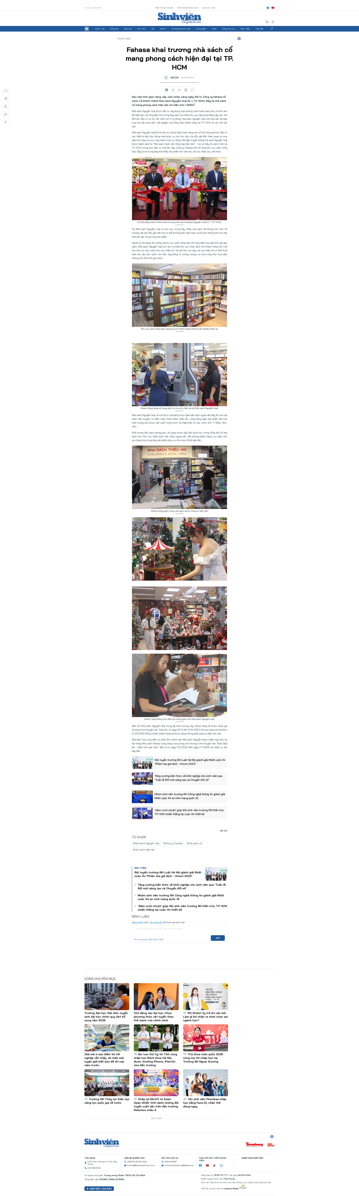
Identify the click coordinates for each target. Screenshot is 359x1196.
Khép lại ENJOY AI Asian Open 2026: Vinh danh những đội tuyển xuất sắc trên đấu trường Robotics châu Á (156, 1104)
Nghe (6, 91)
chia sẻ (166, 90)
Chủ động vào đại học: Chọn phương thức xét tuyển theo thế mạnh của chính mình (154, 1016)
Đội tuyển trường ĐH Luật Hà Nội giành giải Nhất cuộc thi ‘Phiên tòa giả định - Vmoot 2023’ (190, 762)
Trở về (6, 122)
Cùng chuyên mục (100, 979)
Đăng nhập (137, 922)
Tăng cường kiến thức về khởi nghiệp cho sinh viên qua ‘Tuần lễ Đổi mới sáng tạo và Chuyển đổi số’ (188, 778)
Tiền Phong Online (164, 8)
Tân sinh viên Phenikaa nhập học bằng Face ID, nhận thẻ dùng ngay (204, 1102)
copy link (179, 90)
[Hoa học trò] (271, 1144)
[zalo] (223, 1165)
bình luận (192, 90)
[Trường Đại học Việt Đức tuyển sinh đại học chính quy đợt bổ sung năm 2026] (106, 996)
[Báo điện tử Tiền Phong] (254, 1144)
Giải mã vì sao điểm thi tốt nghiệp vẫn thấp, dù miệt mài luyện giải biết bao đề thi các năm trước (104, 1059)
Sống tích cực (228, 28)
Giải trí (163, 28)
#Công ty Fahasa (173, 843)
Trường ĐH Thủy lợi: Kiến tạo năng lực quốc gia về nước (106, 1100)
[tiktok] (216, 1165)
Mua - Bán (245, 28)
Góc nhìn (141, 28)
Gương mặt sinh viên (181, 28)
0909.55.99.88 (134, 1161)
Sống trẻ (114, 28)
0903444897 (170, 1161)
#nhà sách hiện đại (143, 849)
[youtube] (273, 8)
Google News (239, 38)
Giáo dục (128, 28)
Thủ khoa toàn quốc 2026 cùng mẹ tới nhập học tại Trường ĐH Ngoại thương (203, 1057)
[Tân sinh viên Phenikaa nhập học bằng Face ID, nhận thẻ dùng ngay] (205, 1082)
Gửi (218, 938)
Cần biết (259, 28)
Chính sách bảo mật (252, 1158)
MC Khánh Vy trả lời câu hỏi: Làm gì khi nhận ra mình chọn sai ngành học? (205, 1016)
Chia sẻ (6, 98)
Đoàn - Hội (100, 28)
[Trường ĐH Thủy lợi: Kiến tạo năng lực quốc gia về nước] (106, 1082)
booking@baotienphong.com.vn (141, 1165)
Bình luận (6, 114)
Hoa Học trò (208, 8)
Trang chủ (86, 28)
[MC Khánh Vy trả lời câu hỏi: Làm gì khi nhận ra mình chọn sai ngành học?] (205, 996)
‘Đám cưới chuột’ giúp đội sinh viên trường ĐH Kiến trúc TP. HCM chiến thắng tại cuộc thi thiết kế (189, 812)
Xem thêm (272, 28)
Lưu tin (6, 106)
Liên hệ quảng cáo (134, 1158)
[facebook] (268, 8)
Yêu (153, 28)
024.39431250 (94, 1168)
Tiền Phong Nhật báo (187, 8)
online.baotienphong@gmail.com (179, 1165)
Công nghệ (201, 28)
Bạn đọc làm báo (101, 1188)
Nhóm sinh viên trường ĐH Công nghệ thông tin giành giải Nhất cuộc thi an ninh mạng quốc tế (190, 796)
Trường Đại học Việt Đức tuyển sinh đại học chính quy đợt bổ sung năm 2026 (106, 1016)
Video (214, 28)
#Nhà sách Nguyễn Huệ (146, 843)
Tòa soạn (89, 1158)
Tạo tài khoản (156, 922)
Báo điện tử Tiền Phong (179, 18)
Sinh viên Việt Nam (101, 1143)
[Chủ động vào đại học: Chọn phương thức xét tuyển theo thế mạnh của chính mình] (156, 996)
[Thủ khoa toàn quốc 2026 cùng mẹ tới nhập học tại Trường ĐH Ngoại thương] (205, 1037)
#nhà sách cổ (194, 843)
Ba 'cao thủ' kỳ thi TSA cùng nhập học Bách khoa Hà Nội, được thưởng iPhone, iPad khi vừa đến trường (155, 1059)
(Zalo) (144, 1161)
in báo (186, 90)
